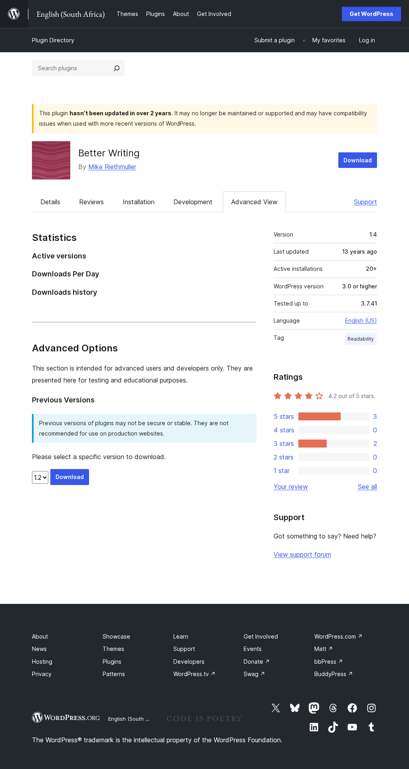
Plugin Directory (53, 40)
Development (192, 202)
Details (50, 202)
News (39, 648)
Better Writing (109, 153)
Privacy (42, 673)
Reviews (91, 202)
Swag (254, 673)
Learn (180, 636)
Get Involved (261, 636)
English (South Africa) (135, 719)
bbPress (328, 661)
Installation (139, 202)
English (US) (361, 320)
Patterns (114, 673)
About (40, 636)
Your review (291, 487)
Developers (188, 661)
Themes (113, 648)
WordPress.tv (194, 673)
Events (253, 648)
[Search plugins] (117, 68)
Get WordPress (371, 13)
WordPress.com (338, 636)
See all (367, 487)
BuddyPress (333, 673)
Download (357, 160)
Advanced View (254, 202)
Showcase (116, 636)
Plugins (112, 661)
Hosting (42, 661)
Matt (323, 648)
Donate (257, 661)
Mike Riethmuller (112, 167)
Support (365, 202)
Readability (360, 339)
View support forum (302, 554)
